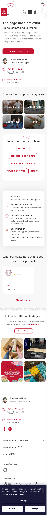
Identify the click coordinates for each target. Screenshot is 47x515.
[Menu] (4, 12)
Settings (23, 501)
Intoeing (34, 171)
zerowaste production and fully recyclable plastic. (26, 238)
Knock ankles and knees (23, 163)
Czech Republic (34, 200)
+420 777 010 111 (15, 409)
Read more (9, 285)
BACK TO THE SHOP (20, 51)
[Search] (30, 12)
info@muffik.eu (14, 79)
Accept (35, 509)
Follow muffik (23, 331)
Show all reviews (23, 300)
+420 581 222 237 (15, 69)
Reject (12, 509)
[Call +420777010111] (25, 12)
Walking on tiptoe (16, 171)
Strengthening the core (23, 156)
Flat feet (23, 148)
